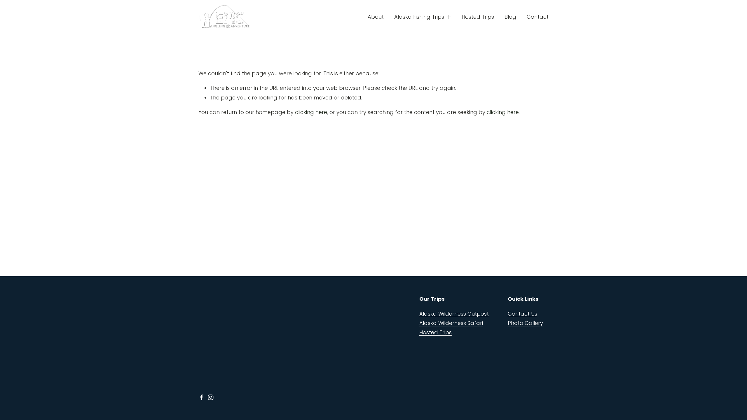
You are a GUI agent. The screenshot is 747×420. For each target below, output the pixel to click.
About (376, 16)
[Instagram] (211, 397)
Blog (510, 16)
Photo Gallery (525, 323)
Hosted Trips (478, 16)
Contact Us (522, 313)
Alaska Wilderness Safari (451, 323)
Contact (538, 16)
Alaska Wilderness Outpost (454, 313)
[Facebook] (201, 397)
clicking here (311, 112)
